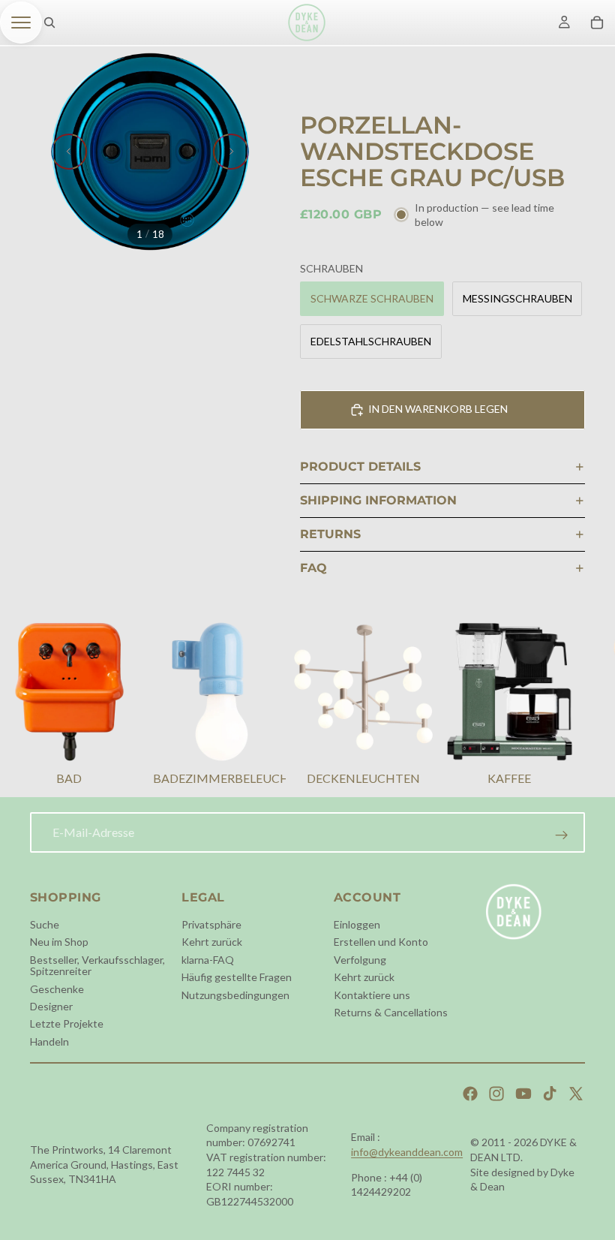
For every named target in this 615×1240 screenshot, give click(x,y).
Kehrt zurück (212, 941)
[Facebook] (470, 1094)
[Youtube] (523, 1094)
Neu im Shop (59, 941)
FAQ (313, 568)
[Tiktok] (550, 1094)
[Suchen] (49, 22)
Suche (44, 924)
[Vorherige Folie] (69, 152)
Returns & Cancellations (391, 1012)
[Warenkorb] (597, 22)
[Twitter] (576, 1094)
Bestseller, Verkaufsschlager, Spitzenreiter (97, 965)
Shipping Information (378, 500)
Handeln (49, 1040)
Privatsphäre (212, 924)
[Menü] (21, 23)
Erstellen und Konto (381, 941)
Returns (330, 534)
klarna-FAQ (208, 959)
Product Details (360, 466)
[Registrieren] (562, 835)
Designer (51, 1006)
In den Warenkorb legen (438, 408)
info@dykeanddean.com (407, 1151)
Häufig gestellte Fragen (237, 977)
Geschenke (57, 988)
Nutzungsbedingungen (236, 994)
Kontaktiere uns (372, 994)
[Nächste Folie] (231, 152)
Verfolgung (360, 959)
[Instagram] (497, 1094)
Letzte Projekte (67, 1023)
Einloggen (357, 924)
